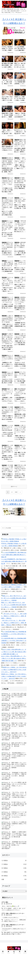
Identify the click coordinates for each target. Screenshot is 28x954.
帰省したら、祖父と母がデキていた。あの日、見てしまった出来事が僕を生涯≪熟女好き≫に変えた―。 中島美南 (13, 605)
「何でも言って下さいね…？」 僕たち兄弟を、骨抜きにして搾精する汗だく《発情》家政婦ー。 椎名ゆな (13, 623)
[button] (25, 528)
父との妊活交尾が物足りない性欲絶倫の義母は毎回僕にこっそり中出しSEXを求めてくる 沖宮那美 (13, 640)
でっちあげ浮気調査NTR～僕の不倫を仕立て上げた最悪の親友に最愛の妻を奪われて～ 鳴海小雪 (13, 561)
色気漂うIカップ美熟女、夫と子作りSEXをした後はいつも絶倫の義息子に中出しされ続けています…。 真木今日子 (14, 676)
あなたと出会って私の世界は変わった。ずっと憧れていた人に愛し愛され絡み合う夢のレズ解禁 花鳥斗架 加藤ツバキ (13, 658)
